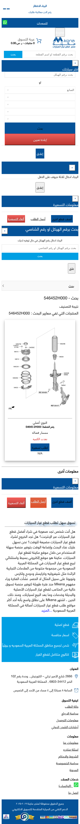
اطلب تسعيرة (40, 447)
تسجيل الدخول (22, 32)
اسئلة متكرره (70, 749)
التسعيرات (42, 22)
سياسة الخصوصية (67, 763)
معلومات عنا (70, 742)
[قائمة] (8, 8)
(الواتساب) (66, 785)
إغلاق (40, 153)
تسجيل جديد (41, 32)
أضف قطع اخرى (62, 219)
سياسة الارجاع (70, 713)
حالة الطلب (71, 706)
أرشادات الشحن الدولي (64, 727)
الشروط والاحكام (68, 756)
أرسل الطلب (38, 218)
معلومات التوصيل (67, 720)
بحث (13, 54)
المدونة (74, 770)
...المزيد (46, 610)
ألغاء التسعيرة (16, 218)
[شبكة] (4, 8)
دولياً (5, 645)
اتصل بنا (73, 792)
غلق (71, 268)
